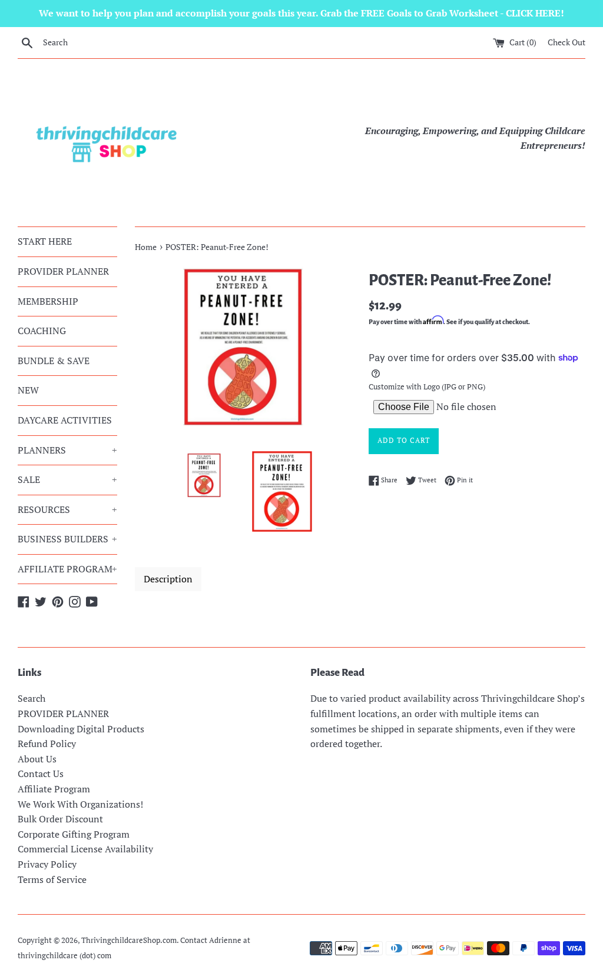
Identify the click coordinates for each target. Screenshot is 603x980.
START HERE (45, 241)
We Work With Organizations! (80, 804)
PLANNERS (67, 450)
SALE (67, 479)
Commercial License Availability (85, 848)
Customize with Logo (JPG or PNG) (427, 387)
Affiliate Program (54, 788)
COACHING (42, 330)
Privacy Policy (47, 864)
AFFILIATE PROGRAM (67, 568)
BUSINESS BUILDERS (67, 538)
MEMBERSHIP (48, 301)
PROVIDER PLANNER (63, 271)
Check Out (566, 42)
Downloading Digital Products (81, 728)
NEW (28, 390)
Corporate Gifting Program (74, 834)
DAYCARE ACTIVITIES (65, 420)
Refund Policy (47, 743)
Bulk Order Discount (60, 818)
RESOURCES (67, 509)
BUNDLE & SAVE (54, 360)
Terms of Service (52, 879)
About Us (37, 758)
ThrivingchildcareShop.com (129, 940)
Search (31, 698)
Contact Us (41, 773)
